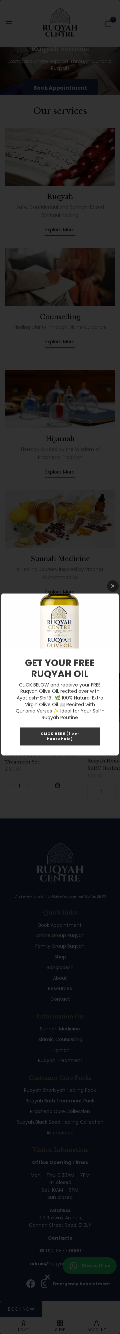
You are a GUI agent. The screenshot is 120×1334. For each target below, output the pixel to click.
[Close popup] (113, 586)
